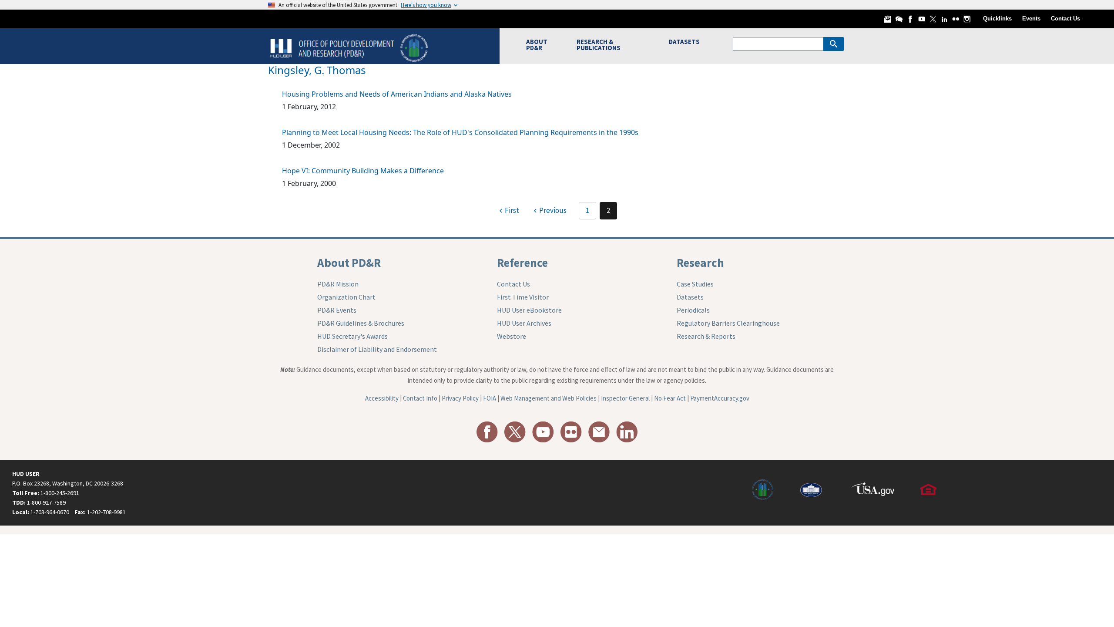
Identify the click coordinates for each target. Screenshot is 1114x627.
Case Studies (695, 284)
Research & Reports (706, 336)
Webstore (511, 336)
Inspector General (625, 398)
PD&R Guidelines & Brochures (360, 323)
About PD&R (349, 262)
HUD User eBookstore (529, 310)
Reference (522, 262)
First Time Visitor (523, 297)
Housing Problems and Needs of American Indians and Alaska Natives (397, 94)
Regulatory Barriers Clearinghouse (728, 323)
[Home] (350, 47)
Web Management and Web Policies (548, 398)
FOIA (489, 398)
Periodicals (693, 310)
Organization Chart (346, 297)
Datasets (690, 297)
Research (700, 262)
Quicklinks (997, 18)
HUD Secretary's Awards (352, 336)
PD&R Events (336, 310)
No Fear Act (670, 398)
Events (1031, 18)
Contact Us (1065, 18)
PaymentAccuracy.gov (719, 398)
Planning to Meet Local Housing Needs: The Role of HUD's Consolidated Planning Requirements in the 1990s (460, 132)
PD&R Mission (338, 284)
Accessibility (382, 398)
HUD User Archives (524, 323)
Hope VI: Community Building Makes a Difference (363, 170)
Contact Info (420, 398)
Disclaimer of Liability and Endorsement (377, 349)
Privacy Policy (460, 398)
